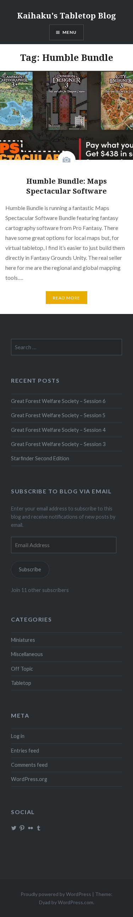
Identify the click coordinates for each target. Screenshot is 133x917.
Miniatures (23, 640)
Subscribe (30, 569)
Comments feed (29, 765)
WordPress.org (29, 779)
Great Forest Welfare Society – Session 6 (58, 401)
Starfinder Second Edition (40, 458)
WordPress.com (75, 902)
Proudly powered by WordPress (56, 894)
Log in (17, 736)
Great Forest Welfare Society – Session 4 (58, 430)
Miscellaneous (27, 654)
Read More (67, 297)
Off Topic (22, 669)
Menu (69, 32)
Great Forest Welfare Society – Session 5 (58, 415)
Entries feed (25, 751)
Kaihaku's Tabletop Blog (66, 15)
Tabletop (21, 683)
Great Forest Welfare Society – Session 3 (58, 444)
